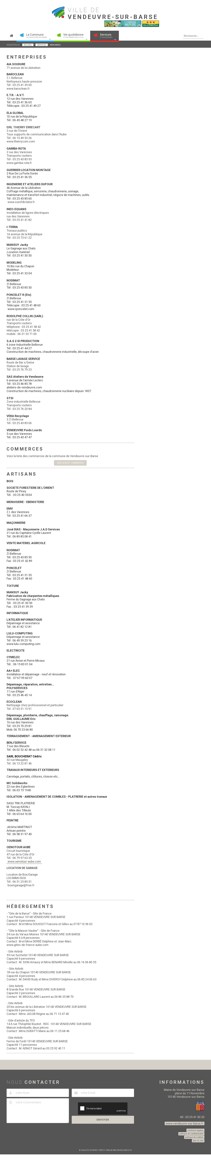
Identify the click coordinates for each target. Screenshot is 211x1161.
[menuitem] (11, 36)
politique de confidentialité (191, 1134)
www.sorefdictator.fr (21, 202)
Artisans (22, 474)
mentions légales (195, 1130)
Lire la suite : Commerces (70, 463)
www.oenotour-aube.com (24, 861)
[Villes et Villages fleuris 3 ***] (150, 26)
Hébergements (30, 906)
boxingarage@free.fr (21, 885)
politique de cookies (194, 1137)
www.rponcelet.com (21, 309)
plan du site (198, 1141)
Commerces (25, 449)
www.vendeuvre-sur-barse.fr (184, 1123)
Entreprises (27, 57)
